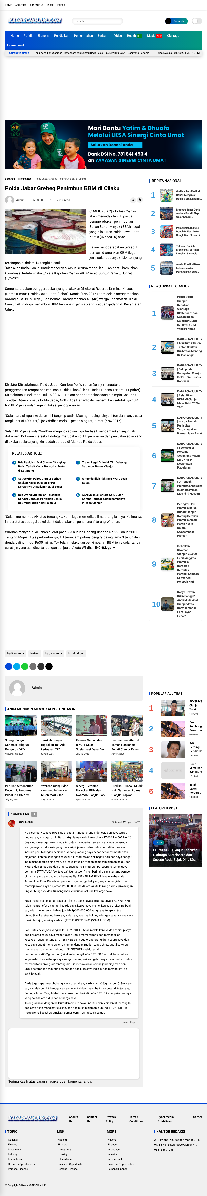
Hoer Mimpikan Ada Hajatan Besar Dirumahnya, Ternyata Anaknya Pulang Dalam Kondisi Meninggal (197, 768)
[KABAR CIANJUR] (35, 26)
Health (134, 36)
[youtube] (194, 4)
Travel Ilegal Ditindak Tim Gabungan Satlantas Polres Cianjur (105, 464)
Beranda (10, 178)
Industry (12, 1154)
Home (8, 5)
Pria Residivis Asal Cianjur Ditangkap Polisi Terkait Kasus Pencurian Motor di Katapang (42, 466)
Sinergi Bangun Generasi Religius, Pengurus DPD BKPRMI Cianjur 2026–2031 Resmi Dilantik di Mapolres (20, 745)
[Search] (119, 21)
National (13, 1139)
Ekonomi (43, 36)
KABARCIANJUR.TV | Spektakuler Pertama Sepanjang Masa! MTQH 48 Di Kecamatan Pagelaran (190, 455)
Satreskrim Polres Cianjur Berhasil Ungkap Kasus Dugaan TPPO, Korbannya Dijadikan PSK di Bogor (40, 482)
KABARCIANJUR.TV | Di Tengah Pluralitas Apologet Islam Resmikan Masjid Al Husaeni (190, 485)
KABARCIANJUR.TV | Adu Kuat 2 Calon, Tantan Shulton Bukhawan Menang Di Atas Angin (190, 347)
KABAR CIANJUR (36, 1185)
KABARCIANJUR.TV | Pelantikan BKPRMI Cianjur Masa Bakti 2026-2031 (190, 399)
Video (118, 36)
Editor (61, 5)
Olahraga (173, 36)
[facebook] (176, 4)
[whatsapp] (24, 666)
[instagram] (188, 4)
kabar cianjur (53, 653)
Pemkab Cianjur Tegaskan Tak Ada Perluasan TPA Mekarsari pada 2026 (55, 745)
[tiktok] (200, 4)
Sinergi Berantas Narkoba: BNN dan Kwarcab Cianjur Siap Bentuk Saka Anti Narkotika (90, 790)
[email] (40, 666)
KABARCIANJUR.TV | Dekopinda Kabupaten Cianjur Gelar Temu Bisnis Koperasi (190, 373)
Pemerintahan (83, 36)
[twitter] (182, 4)
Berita (102, 36)
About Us (20, 5)
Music (154, 36)
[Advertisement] (103, 89)
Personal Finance (18, 1168)
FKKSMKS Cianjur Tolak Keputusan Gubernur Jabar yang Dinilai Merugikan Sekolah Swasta (196, 705)
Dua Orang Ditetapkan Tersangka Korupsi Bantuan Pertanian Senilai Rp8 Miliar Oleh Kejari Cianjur (40, 498)
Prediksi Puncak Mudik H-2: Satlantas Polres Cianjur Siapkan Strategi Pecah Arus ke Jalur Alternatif (127, 790)
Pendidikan (61, 36)
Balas (125, 1022)
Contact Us (36, 5)
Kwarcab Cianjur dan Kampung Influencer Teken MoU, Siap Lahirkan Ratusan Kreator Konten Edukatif (54, 790)
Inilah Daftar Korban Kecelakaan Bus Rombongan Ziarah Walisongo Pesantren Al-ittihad (197, 789)
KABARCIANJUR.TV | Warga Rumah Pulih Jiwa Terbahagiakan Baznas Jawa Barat (190, 425)
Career (197, 1117)
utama (158, 842)
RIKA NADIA (26, 822)
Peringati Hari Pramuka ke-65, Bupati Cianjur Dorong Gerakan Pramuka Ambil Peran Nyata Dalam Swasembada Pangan (187, 519)
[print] (32, 666)
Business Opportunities (21, 1164)
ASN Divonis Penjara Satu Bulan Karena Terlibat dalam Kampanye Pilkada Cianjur (103, 498)
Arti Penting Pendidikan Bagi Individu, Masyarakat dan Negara (197, 747)
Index (50, 5)
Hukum (34, 653)
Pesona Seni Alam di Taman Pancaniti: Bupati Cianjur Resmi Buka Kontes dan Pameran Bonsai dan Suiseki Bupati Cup (125, 745)
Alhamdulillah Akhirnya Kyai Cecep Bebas (104, 480)
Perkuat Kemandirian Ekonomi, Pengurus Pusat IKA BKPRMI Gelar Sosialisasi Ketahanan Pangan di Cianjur (19, 790)
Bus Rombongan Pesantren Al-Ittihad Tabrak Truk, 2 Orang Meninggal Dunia (197, 726)
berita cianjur (15, 653)
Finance (12, 1144)
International (15, 45)
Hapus (134, 1022)
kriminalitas (25, 178)
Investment (14, 1149)
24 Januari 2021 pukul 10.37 (126, 822)
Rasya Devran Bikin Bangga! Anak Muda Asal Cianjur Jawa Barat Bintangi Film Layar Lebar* (187, 604)
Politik (28, 36)
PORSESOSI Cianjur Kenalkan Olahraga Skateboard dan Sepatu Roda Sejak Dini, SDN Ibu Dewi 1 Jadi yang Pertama (187, 312)
